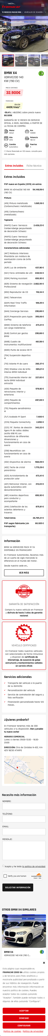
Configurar (24, 1025)
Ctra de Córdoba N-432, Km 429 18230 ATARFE (23, 749)
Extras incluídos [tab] (14, 166)
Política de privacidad (33, 1031)
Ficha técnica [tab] (34, 166)
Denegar (24, 1018)
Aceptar (24, 1010)
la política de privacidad (33, 866)
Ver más (24, 573)
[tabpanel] (24, 351)
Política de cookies (12, 1031)
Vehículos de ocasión (33, 12)
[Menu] (43, 5)
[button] (44, 962)
